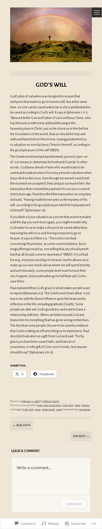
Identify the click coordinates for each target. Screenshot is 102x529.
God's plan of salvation (49, 405)
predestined (48, 409)
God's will (68, 405)
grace (77, 405)
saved (59, 409)
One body (81, 436)
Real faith (21, 425)
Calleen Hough (51, 401)
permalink (84, 409)
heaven (86, 405)
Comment (73, 504)
